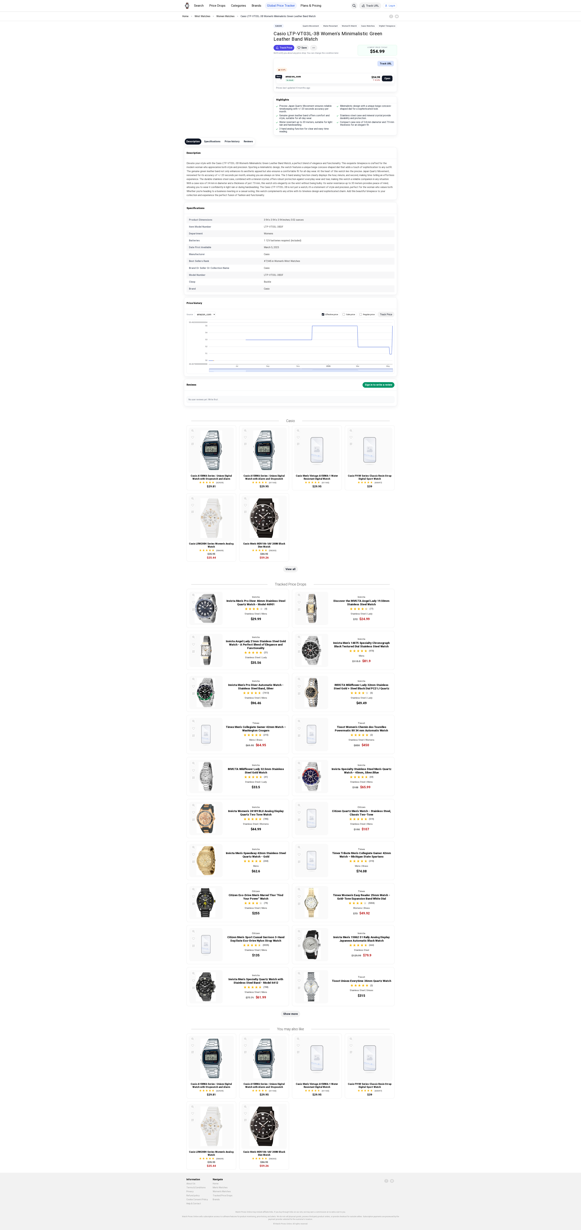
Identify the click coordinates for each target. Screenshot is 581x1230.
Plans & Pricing (310, 5)
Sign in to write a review (378, 384)
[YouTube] (396, 16)
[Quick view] (192, 430)
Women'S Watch (349, 26)
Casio (278, 26)
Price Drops (217, 5)
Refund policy (193, 1195)
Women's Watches (222, 1191)
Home (215, 1183)
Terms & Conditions (196, 1187)
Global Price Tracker (281, 5)
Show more (290, 1013)
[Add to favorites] (192, 437)
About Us (190, 1183)
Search (199, 5)
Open (387, 78)
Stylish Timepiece (387, 26)
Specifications (212, 141)
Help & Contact (193, 1203)
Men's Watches (220, 1187)
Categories (238, 5)
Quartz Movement (311, 26)
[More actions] (313, 48)
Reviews (248, 141)
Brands (256, 5)
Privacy (190, 1191)
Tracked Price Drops (222, 1195)
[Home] (187, 6)
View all (290, 569)
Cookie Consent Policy (197, 1199)
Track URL (386, 63)
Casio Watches (368, 26)
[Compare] (192, 444)
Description (193, 141)
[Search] (354, 5)
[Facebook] (391, 16)
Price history (232, 141)
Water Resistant (330, 26)
